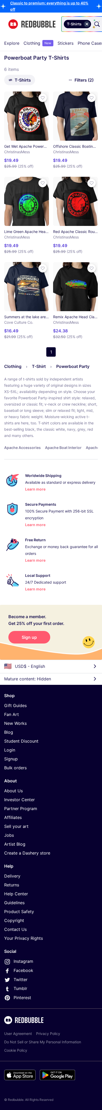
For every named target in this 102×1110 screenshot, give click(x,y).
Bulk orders (15, 767)
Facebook (23, 970)
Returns (11, 884)
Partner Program (20, 808)
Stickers (65, 43)
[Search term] (96, 24)
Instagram (23, 961)
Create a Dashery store (27, 853)
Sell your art (16, 826)
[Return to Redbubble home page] (31, 24)
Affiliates (13, 817)
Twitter (20, 979)
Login (9, 750)
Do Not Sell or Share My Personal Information (42, 1042)
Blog (8, 732)
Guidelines (14, 902)
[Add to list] (42, 98)
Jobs (9, 835)
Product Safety (19, 911)
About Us (13, 790)
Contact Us (15, 929)
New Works (15, 723)
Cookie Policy (15, 1050)
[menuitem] (11, 43)
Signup (11, 758)
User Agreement (18, 1033)
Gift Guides (15, 705)
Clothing (37, 43)
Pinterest (22, 997)
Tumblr (20, 988)
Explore (11, 43)
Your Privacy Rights (23, 938)
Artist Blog (14, 844)
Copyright (14, 920)
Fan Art (11, 714)
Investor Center (19, 799)
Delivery (12, 876)
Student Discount (21, 741)
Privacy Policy (48, 1033)
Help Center (16, 893)
